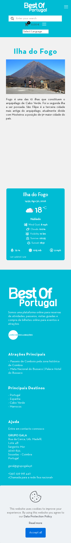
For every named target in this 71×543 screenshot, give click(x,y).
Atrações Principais (26, 354)
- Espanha (14, 399)
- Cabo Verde (16, 403)
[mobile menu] (66, 7)
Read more (35, 523)
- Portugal (14, 395)
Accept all (35, 532)
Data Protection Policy (38, 516)
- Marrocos (14, 406)
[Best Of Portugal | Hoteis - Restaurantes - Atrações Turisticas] (35, 7)
